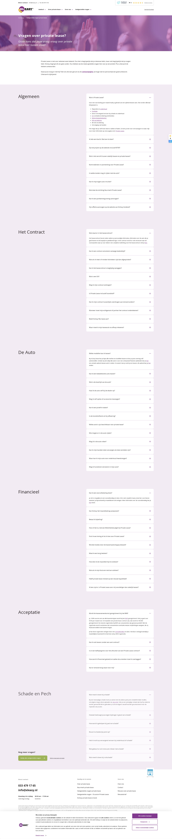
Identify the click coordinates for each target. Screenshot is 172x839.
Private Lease (120, 131)
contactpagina (87, 72)
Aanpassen (143, 821)
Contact (120, 787)
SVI (93, 116)
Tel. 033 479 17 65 (44, 2)
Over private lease (54, 9)
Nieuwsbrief (122, 794)
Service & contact (149, 9)
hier (146, 243)
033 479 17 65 (27, 785)
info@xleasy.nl (33, 2)
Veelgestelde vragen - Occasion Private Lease (93, 794)
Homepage (21, 18)
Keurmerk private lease (85, 787)
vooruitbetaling (119, 631)
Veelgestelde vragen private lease (89, 791)
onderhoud (103, 109)
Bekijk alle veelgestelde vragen (31, 758)
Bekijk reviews (148, 2)
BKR (126, 618)
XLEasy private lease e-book (87, 798)
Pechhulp (94, 111)
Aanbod (41, 9)
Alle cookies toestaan (145, 816)
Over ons (68, 9)
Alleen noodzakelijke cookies (145, 827)
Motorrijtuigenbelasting (99, 118)
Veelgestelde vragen (82, 9)
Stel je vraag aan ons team (57, 758)
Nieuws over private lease (127, 791)
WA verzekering (97, 120)
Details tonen (40, 835)
